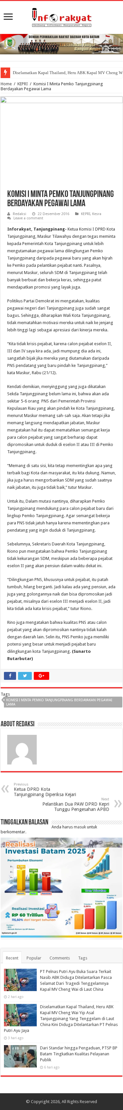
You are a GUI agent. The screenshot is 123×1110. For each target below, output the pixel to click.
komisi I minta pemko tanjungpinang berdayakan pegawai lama (59, 702)
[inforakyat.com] (62, 16)
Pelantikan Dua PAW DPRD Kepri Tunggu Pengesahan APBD (75, 804)
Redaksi (19, 214)
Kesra (96, 214)
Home (6, 83)
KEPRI (22, 83)
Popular (34, 958)
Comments (60, 958)
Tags (82, 958)
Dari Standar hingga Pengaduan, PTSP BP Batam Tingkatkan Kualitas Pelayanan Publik (78, 1053)
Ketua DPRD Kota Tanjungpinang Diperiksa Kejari (45, 789)
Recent (12, 958)
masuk (80, 826)
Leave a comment (28, 218)
